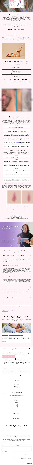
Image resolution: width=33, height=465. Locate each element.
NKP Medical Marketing (28, 458)
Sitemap (12, 457)
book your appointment (8, 356)
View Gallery (5, 114)
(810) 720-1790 (16, 398)
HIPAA (21, 457)
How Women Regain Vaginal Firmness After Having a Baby (12, 335)
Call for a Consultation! (3, 393)
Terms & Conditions (18, 457)
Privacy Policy (14, 457)
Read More (4, 341)
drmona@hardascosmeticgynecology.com (16, 395)
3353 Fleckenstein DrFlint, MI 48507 (16, 384)
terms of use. (9, 451)
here (21, 282)
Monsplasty (5, 312)
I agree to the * (7, 451)
